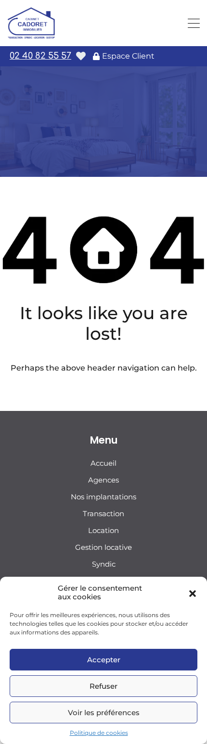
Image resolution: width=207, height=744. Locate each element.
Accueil (103, 463)
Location (103, 530)
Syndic (104, 564)
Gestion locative (103, 547)
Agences (103, 479)
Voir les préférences (104, 712)
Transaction (103, 513)
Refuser (103, 686)
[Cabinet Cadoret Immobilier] (31, 34)
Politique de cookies (99, 732)
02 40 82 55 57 (40, 56)
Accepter (103, 659)
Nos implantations (103, 496)
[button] (192, 592)
